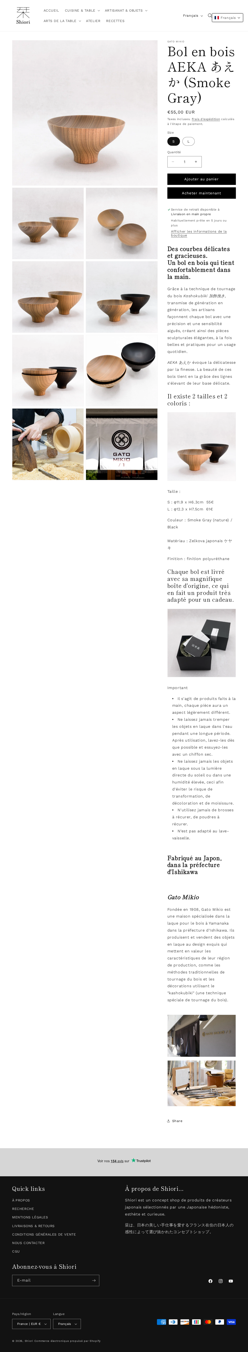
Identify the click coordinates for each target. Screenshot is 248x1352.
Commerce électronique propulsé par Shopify (67, 1341)
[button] (82, 10)
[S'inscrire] (93, 1280)
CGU (16, 1251)
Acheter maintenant (201, 193)
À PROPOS (21, 1200)
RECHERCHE (23, 1209)
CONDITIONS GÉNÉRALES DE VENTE (44, 1234)
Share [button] (177, 1121)
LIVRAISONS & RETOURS (33, 1226)
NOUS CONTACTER (28, 1243)
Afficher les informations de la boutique (199, 233)
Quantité (174, 152)
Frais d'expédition (206, 119)
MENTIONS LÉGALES (30, 1217)
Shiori (29, 1341)
